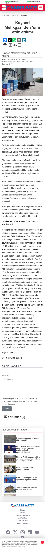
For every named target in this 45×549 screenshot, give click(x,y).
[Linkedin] (30, 532)
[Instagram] (22, 532)
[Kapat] (42, 542)
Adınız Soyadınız (11, 366)
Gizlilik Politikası (22, 521)
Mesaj (5, 375)
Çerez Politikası (22, 523)
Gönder (7, 409)
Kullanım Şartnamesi (23, 515)
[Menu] (40, 7)
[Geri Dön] (4, 7)
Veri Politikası (22, 518)
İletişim (22, 513)
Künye (22, 510)
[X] (15, 532)
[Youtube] (37, 532)
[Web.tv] (22, 537)
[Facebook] (8, 532)
